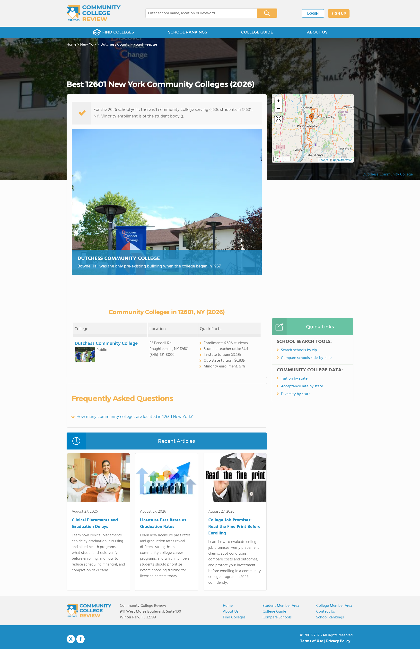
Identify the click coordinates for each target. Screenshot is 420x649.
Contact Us (325, 612)
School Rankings (330, 617)
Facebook (80, 639)
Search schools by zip (299, 350)
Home (228, 606)
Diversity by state (295, 394)
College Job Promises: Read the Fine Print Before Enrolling (234, 527)
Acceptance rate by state (302, 386)
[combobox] (197, 13)
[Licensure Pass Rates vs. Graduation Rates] (166, 478)
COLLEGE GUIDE (257, 32)
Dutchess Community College (388, 174)
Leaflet (323, 160)
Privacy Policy (338, 641)
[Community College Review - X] (71, 639)
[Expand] (278, 119)
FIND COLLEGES (118, 32)
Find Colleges (234, 617)
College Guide (274, 612)
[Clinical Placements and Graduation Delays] (98, 478)
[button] (311, 118)
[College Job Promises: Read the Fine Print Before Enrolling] (234, 478)
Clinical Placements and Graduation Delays (95, 523)
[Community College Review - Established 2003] (94, 13)
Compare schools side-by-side (306, 358)
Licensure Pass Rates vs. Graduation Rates (163, 523)
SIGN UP (339, 14)
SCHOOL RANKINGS (187, 32)
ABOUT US (317, 32)
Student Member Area (280, 606)
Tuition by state (294, 379)
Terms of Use (311, 641)
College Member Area (334, 606)
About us (230, 612)
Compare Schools (277, 617)
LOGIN (313, 14)
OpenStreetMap (342, 160)
